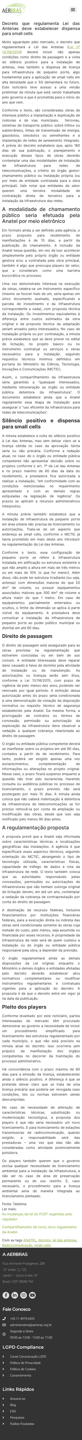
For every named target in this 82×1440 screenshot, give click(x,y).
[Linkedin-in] (14, 1295)
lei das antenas (64, 1240)
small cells (42, 1245)
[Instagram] (23, 1295)
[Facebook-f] (6, 1295)
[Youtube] (32, 1295)
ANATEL (29, 1240)
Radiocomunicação (17, 1245)
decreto (44, 1240)
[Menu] (73, 9)
